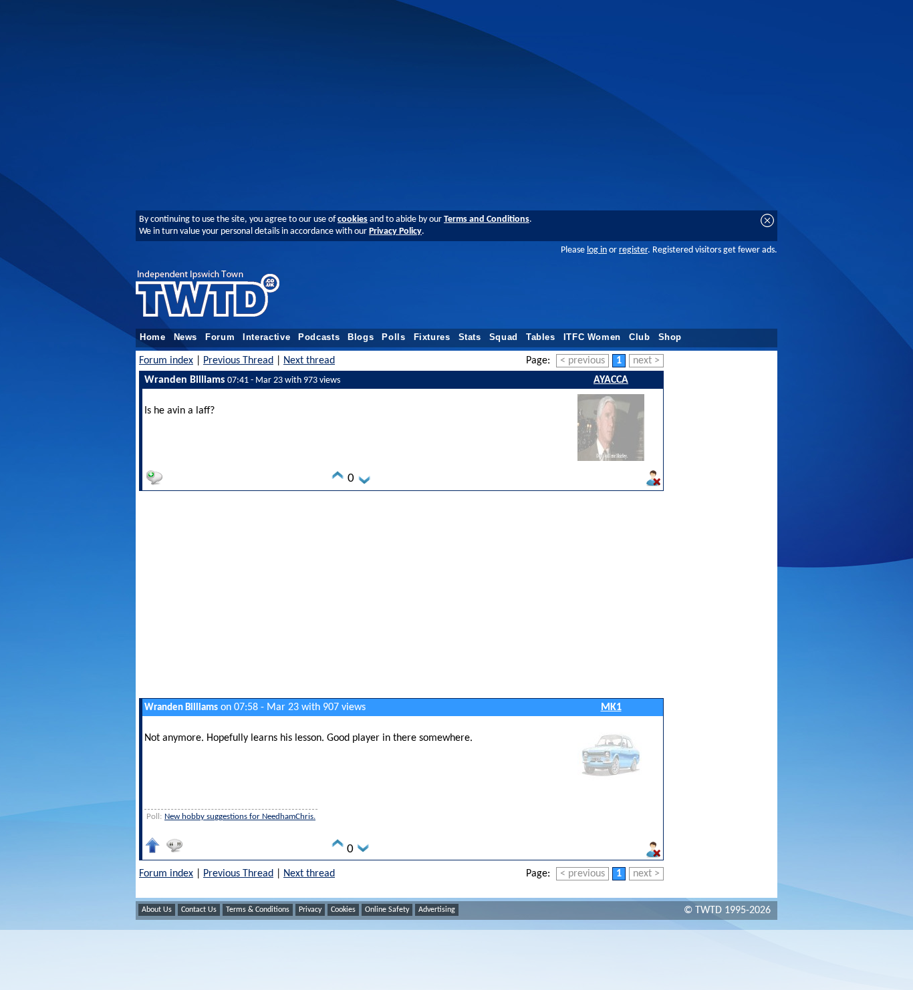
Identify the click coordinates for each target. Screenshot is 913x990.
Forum (220, 337)
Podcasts (319, 337)
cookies (353, 219)
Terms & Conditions (257, 910)
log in (597, 250)
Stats (470, 337)
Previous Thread (238, 360)
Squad (503, 337)
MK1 (611, 707)
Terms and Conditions (486, 219)
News (186, 337)
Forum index (166, 360)
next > (646, 360)
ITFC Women (592, 337)
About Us (157, 910)
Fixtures (432, 337)
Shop (670, 337)
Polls (393, 337)
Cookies (343, 910)
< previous (582, 360)
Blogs (361, 337)
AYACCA (611, 380)
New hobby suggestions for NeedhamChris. (239, 816)
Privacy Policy (395, 231)
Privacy (310, 910)
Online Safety (387, 910)
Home (153, 337)
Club (639, 337)
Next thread (309, 360)
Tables (540, 337)
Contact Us (199, 910)
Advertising (436, 910)
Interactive (266, 337)
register (633, 250)
